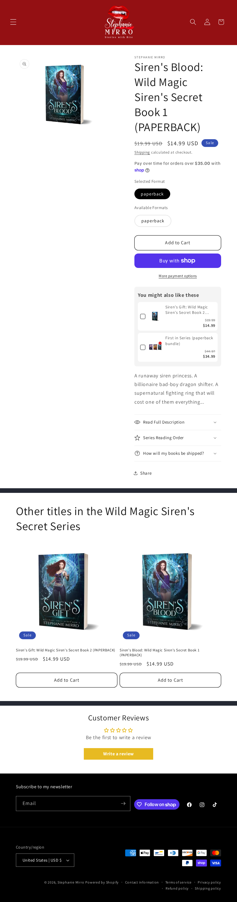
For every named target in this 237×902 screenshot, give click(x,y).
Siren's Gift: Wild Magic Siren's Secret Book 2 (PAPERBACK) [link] (186, 310)
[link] (155, 316)
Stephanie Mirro (71, 882)
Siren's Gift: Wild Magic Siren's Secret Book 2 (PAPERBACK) (65, 650)
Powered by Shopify (102, 882)
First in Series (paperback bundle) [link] (189, 340)
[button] (13, 22)
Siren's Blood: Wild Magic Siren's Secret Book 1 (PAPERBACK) (159, 652)
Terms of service (178, 882)
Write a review (118, 754)
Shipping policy (208, 888)
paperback (152, 194)
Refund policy (177, 888)
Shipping (142, 152)
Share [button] (146, 473)
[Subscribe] (123, 803)
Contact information (142, 882)
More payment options (178, 275)
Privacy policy (209, 882)
